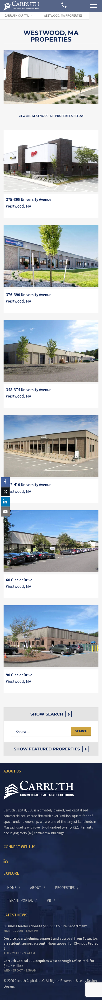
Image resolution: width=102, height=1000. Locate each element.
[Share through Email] (5, 511)
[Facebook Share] (5, 481)
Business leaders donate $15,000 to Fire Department (45, 926)
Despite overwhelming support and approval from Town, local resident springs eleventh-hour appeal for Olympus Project (51, 943)
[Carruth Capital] (21, 6)
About (35, 887)
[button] (5, 521)
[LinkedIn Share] (5, 501)
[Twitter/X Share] (5, 491)
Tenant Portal (20, 900)
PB (49, 900)
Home (11, 887)
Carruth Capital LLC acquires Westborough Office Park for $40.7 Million (49, 963)
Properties (65, 887)
